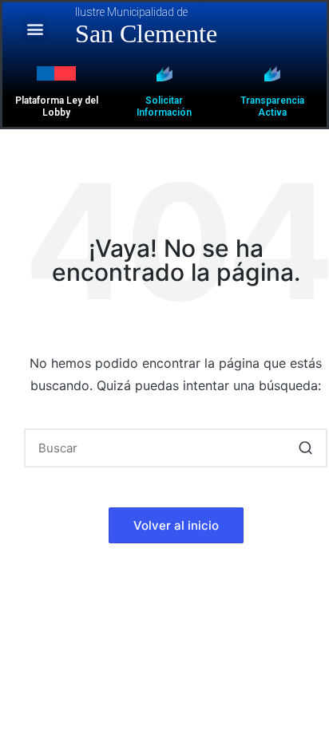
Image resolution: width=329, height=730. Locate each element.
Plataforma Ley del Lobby (56, 106)
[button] (35, 28)
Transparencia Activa (272, 106)
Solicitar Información (164, 106)
